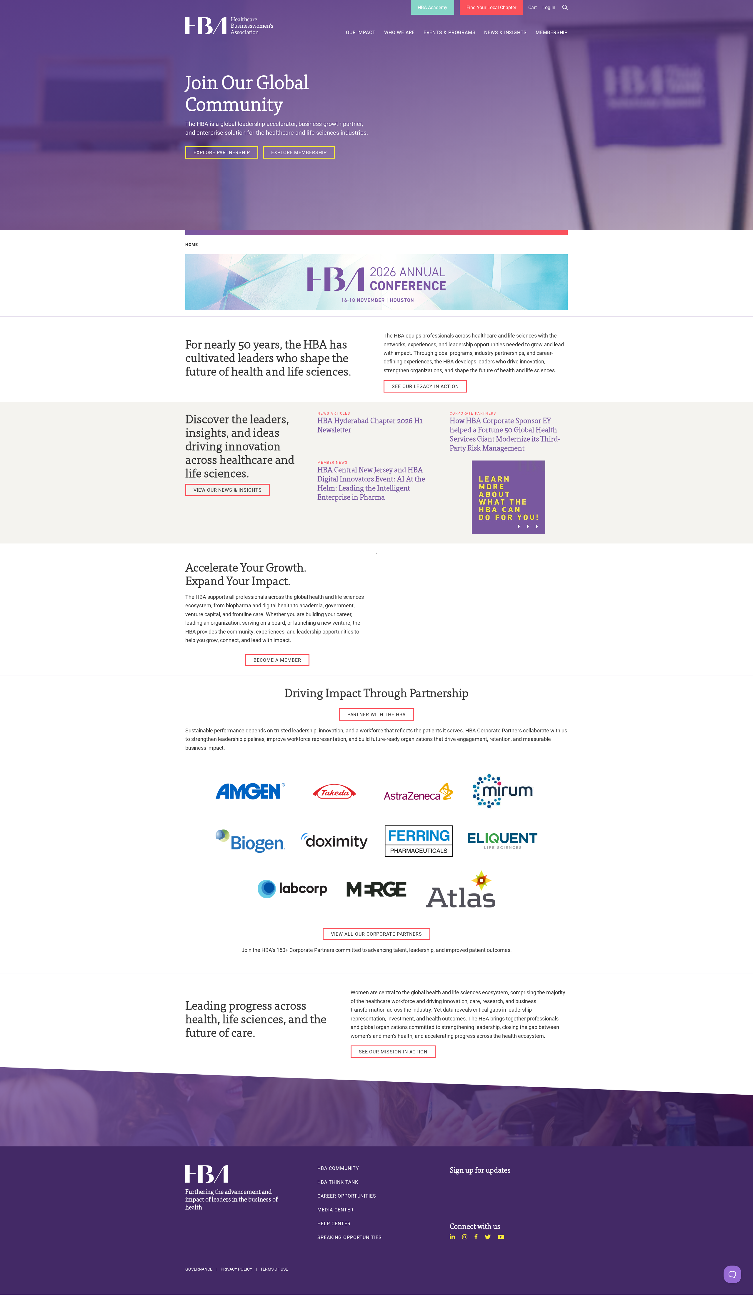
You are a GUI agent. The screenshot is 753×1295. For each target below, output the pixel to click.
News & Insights (505, 32)
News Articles (333, 413)
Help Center (333, 1223)
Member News (332, 463)
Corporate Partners (473, 413)
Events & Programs (450, 32)
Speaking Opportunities (349, 1237)
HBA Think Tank (337, 1182)
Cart (532, 7)
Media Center (335, 1210)
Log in (548, 7)
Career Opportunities (346, 1196)
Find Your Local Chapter (491, 7)
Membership (552, 32)
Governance (198, 1269)
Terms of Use (274, 1269)
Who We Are (399, 32)
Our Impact (360, 32)
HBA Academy (432, 7)
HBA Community (338, 1168)
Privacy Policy (236, 1269)
